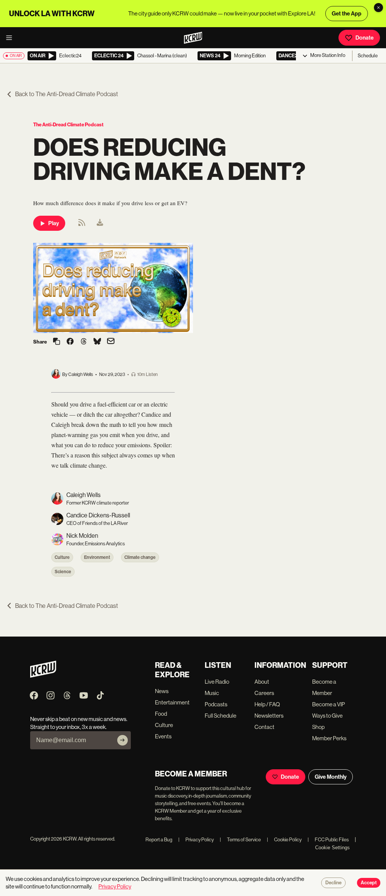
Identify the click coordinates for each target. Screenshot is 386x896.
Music (212, 693)
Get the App (346, 13)
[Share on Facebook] (70, 342)
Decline (333, 883)
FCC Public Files (328, 839)
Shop (318, 727)
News (161, 691)
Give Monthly (330, 776)
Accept (369, 883)
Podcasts (216, 704)
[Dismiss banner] (378, 7)
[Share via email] (111, 342)
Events (163, 736)
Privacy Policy (196, 839)
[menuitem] (99, 223)
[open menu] (11, 37)
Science (63, 571)
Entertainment (172, 702)
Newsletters (268, 715)
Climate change (140, 557)
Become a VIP (328, 704)
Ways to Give (327, 715)
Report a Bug (159, 839)
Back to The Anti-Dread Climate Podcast (66, 94)
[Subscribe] (122, 740)
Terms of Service (240, 839)
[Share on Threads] (83, 342)
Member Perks (329, 738)
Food (161, 713)
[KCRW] (43, 675)
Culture (62, 557)
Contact (264, 727)
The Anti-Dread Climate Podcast (68, 124)
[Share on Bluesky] (97, 342)
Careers (264, 693)
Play (53, 223)
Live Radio (217, 681)
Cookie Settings (332, 847)
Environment (97, 557)
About (261, 681)
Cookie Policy (284, 839)
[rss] (81, 225)
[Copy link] (56, 342)
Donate (364, 37)
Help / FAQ (267, 704)
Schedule (368, 55)
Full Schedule (220, 715)
